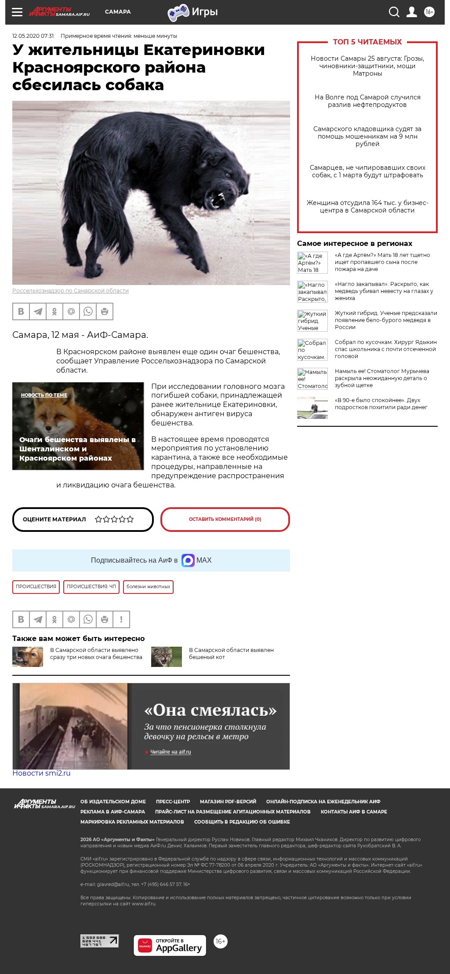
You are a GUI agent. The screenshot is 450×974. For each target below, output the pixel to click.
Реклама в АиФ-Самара (112, 812)
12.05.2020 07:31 (33, 36)
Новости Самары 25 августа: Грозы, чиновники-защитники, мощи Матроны (367, 66)
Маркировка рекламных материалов (132, 822)
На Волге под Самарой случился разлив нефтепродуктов (368, 101)
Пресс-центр (173, 802)
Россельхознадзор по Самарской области (70, 290)
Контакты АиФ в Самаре (354, 812)
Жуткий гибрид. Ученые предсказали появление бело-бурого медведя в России (386, 320)
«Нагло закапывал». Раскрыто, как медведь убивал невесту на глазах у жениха (384, 291)
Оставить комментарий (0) (225, 519)
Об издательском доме (113, 802)
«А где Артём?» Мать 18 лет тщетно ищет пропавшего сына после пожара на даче (382, 262)
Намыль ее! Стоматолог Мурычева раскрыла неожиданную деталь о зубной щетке (382, 378)
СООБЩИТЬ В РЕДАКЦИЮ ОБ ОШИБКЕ (242, 822)
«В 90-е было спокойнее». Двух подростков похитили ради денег (381, 403)
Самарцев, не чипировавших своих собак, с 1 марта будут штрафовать (367, 171)
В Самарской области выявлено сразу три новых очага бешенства (96, 653)
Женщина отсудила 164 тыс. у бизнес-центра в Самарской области (367, 206)
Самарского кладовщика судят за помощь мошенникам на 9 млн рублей (367, 136)
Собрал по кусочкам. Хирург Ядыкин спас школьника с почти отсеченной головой (386, 349)
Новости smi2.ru (41, 773)
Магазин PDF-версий (228, 802)
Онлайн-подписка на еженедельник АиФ (323, 802)
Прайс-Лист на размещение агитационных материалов (233, 812)
